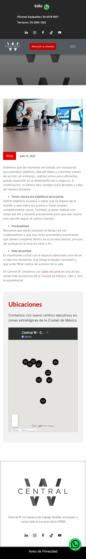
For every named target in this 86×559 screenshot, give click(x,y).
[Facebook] (43, 32)
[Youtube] (60, 32)
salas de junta (50, 271)
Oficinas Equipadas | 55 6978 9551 (38, 16)
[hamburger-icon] (72, 47)
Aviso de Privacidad (43, 551)
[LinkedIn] (26, 32)
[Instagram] (35, 32)
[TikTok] (51, 32)
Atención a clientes (43, 46)
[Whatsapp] (75, 544)
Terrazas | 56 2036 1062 (31, 22)
